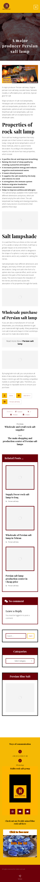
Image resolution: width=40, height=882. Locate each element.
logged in (19, 615)
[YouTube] (20, 811)
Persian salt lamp (14, 402)
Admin (11, 396)
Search (30, 636)
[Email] (27, 811)
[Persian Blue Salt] (20, 697)
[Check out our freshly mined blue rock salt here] (20, 843)
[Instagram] (12, 811)
